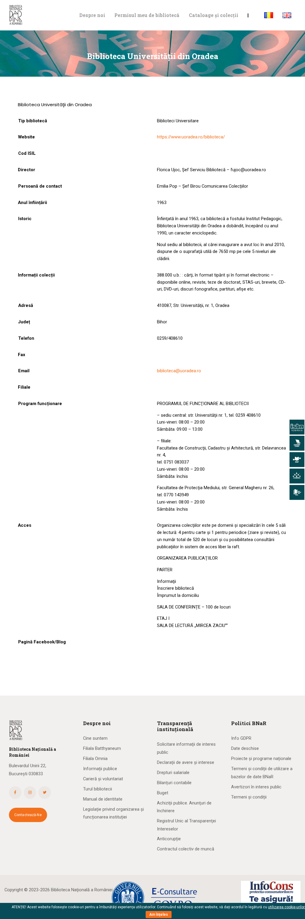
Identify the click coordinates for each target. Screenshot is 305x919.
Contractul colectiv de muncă (185, 849)
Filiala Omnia (95, 758)
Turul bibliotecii (97, 789)
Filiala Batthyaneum (102, 748)
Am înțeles (158, 914)
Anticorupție (169, 838)
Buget (162, 793)
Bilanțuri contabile (174, 782)
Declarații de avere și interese (185, 762)
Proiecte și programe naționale (261, 758)
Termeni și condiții (249, 797)
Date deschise (245, 748)
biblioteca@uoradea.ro (179, 370)
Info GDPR (241, 738)
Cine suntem (95, 738)
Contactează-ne (28, 815)
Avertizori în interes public (256, 787)
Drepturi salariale (173, 772)
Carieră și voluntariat (103, 778)
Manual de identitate (102, 799)
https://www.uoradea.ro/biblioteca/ (191, 137)
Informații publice (100, 768)
